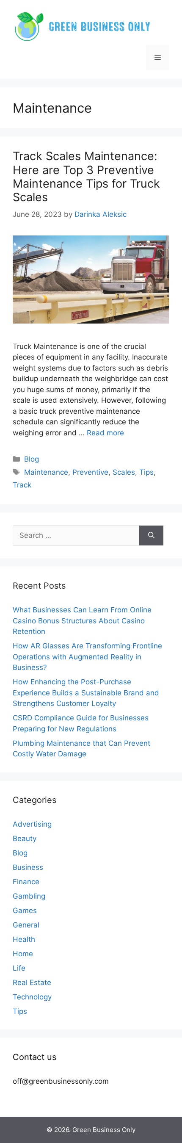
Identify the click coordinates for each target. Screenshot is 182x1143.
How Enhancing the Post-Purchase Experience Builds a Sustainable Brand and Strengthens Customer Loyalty (86, 693)
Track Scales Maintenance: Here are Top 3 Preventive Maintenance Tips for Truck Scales (86, 176)
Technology (32, 997)
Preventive (90, 472)
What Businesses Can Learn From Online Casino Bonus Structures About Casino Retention (82, 621)
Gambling (29, 896)
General (26, 925)
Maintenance (46, 472)
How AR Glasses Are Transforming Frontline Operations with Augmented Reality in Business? (87, 657)
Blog (31, 459)
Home (23, 953)
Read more (105, 433)
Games (25, 910)
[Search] (151, 536)
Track (22, 485)
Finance (26, 881)
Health (24, 939)
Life (19, 968)
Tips (146, 472)
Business (28, 867)
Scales (124, 472)
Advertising (32, 824)
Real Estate (32, 982)
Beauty (24, 838)
